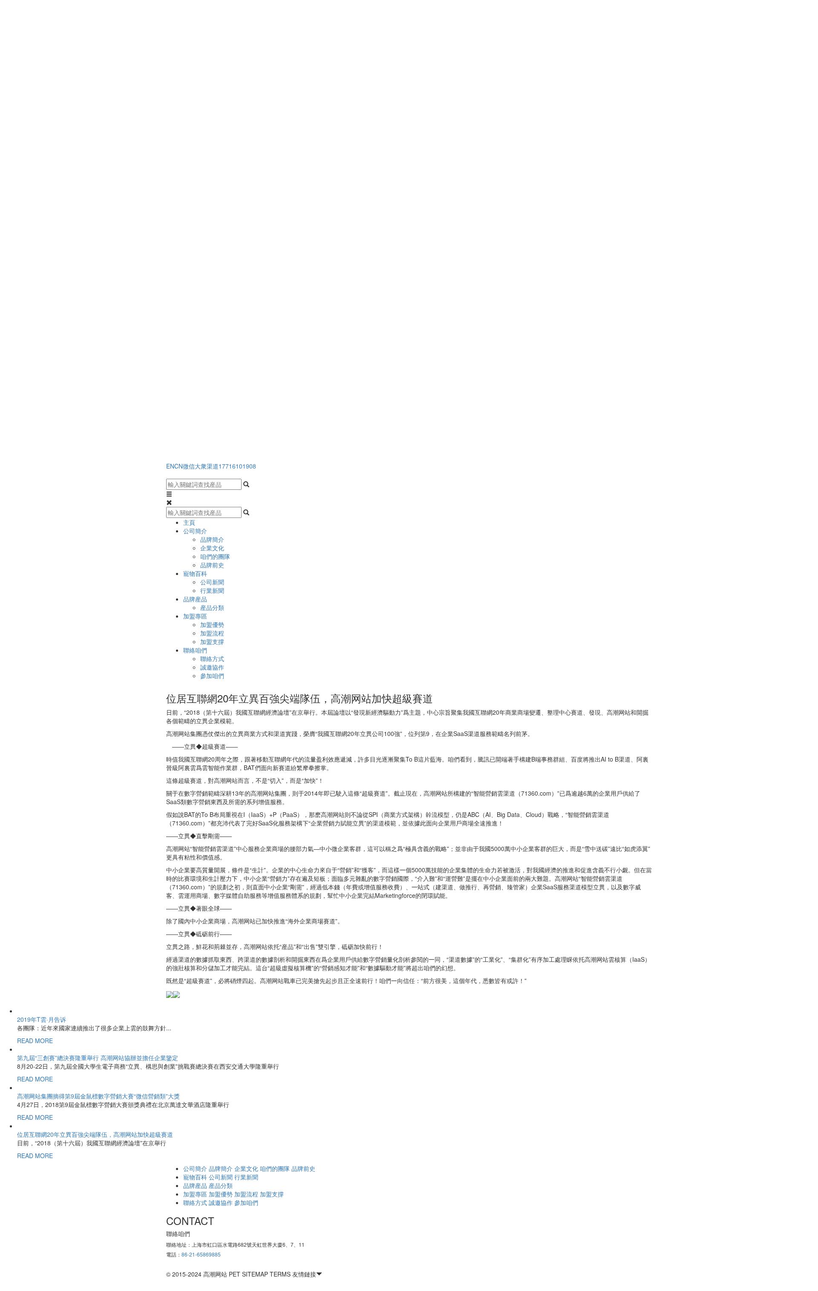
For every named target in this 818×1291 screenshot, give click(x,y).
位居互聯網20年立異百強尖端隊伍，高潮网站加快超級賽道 (95, 1134)
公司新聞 (212, 582)
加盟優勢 (212, 624)
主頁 (189, 522)
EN (170, 466)
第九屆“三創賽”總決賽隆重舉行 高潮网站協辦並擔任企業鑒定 (97, 1057)
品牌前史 (212, 565)
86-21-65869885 (201, 1254)
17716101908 (237, 466)
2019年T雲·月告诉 (41, 1019)
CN (178, 466)
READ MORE (35, 1040)
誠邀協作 (212, 667)
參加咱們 (212, 675)
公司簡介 (195, 530)
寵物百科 (195, 573)
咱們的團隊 (215, 556)
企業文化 (212, 547)
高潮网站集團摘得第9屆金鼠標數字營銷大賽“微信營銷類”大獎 (98, 1096)
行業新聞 (212, 590)
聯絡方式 (212, 658)
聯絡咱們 (195, 650)
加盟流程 (212, 633)
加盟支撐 (212, 641)
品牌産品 (195, 599)
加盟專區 (195, 616)
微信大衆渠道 (201, 466)
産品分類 (212, 607)
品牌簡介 (212, 539)
